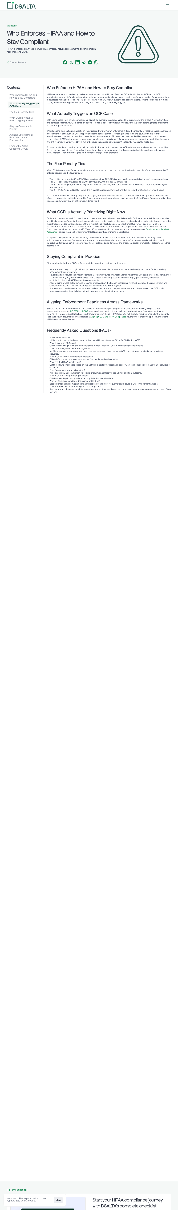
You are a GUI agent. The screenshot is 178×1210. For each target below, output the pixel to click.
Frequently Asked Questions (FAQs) (18, 147)
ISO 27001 (74, 311)
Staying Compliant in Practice (20, 127)
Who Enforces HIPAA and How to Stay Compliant (23, 96)
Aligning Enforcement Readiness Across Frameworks (21, 137)
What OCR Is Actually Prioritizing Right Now (21, 119)
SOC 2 (85, 311)
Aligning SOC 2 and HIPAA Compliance (108, 316)
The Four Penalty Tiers (21, 112)
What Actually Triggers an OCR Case (24, 105)
